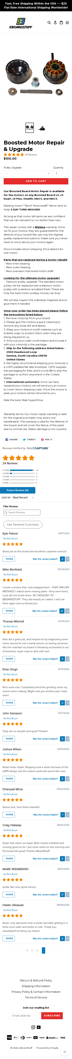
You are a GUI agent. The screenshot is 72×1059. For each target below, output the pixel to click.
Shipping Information (36, 986)
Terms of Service (36, 997)
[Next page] (43, 950)
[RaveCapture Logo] (37, 448)
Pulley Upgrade (13, 167)
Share (9, 559)
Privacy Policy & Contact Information (36, 991)
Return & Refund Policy (36, 980)
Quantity (58, 167)
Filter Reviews (10, 506)
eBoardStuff (25, 1048)
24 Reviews (31, 154)
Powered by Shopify (47, 1048)
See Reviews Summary (23, 524)
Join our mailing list (36, 1007)
